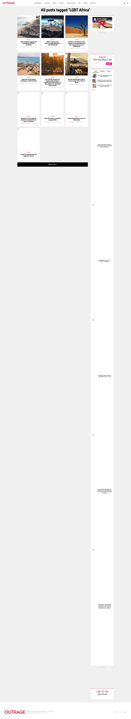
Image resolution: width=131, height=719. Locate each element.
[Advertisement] (102, 43)
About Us (93, 3)
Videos (85, 3)
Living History (71, 3)
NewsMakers (38, 3)
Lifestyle (47, 3)
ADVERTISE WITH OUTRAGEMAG (39, 711)
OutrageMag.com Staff (25, 46)
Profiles (61, 3)
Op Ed (54, 3)
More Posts (53, 164)
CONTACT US (51, 711)
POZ (79, 3)
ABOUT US (29, 711)
